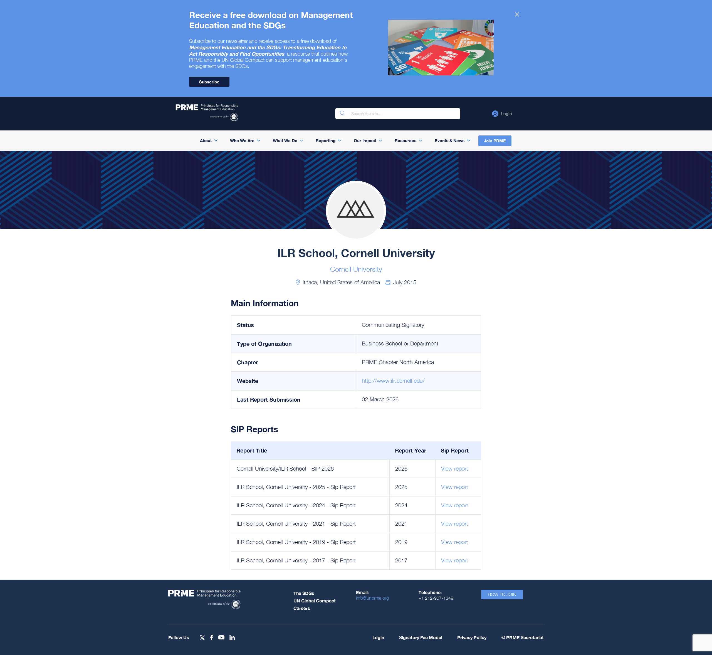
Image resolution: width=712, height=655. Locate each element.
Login (378, 637)
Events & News (449, 140)
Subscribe (209, 81)
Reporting (325, 140)
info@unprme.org (372, 597)
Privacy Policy (471, 637)
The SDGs (303, 593)
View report (454, 468)
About (206, 140)
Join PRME (495, 140)
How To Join (502, 594)
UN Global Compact (314, 600)
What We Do (285, 140)
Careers (301, 608)
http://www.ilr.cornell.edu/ (393, 380)
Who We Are (242, 140)
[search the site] (342, 113)
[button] (502, 113)
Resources (405, 140)
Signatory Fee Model (420, 637)
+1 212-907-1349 (436, 597)
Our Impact (365, 140)
